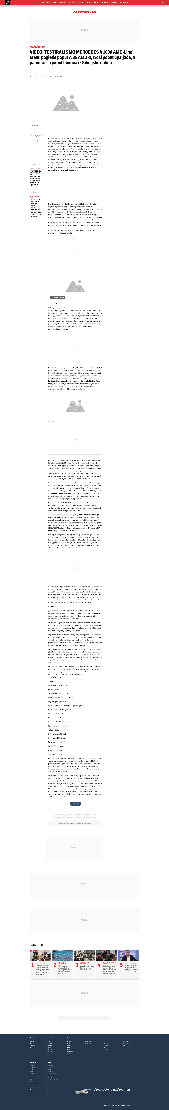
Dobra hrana (32, 1077)
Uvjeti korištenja (51, 1067)
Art (104, 1041)
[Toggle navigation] (1, 2)
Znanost (68, 1043)
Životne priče (70, 1051)
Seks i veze (69, 1047)
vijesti (32, 1038)
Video (54, 3)
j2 (67, 1038)
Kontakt (50, 1077)
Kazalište (106, 1049)
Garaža (95, 3)
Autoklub (32, 1073)
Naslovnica (46, 3)
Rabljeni (80, 3)
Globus (31, 1071)
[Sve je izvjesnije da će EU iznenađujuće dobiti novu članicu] (84, 956)
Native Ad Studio (33, 1093)
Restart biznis (88, 1041)
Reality (124, 1045)
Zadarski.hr (32, 1087)
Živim (31, 1085)
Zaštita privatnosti (52, 1069)
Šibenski (31, 1089)
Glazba (105, 1047)
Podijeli (33, 141)
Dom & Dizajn (33, 1075)
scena (124, 1038)
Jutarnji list (32, 1065)
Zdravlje (68, 1045)
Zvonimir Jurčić (36, 77)
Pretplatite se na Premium (112, 1089)
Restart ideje (88, 1043)
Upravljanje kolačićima (53, 1079)
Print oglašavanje (52, 1075)
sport (50, 1038)
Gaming (68, 1053)
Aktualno (62, 3)
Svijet (31, 1043)
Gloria (31, 1079)
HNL (49, 1041)
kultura (106, 1038)
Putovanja (69, 1049)
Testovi (71, 3)
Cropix (31, 1091)
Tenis (49, 1047)
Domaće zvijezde (126, 1041)
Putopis (114, 3)
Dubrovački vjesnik (34, 1083)
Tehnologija (69, 1041)
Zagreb (31, 1047)
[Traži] (166, 2)
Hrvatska (32, 1041)
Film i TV (106, 1043)
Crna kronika (32, 1045)
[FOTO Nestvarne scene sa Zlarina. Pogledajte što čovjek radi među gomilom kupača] (62, 956)
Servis (88, 3)
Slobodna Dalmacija (34, 1067)
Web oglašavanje (52, 1073)
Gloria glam (32, 1081)
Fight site (50, 1049)
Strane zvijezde (125, 1043)
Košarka (50, 1045)
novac (87, 1038)
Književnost (106, 1045)
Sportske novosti (33, 1069)
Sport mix (50, 1051)
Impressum (50, 1065)
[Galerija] (66, 102)
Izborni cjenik (51, 1071)
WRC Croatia (124, 3)
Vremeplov (104, 3)
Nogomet (50, 1043)
